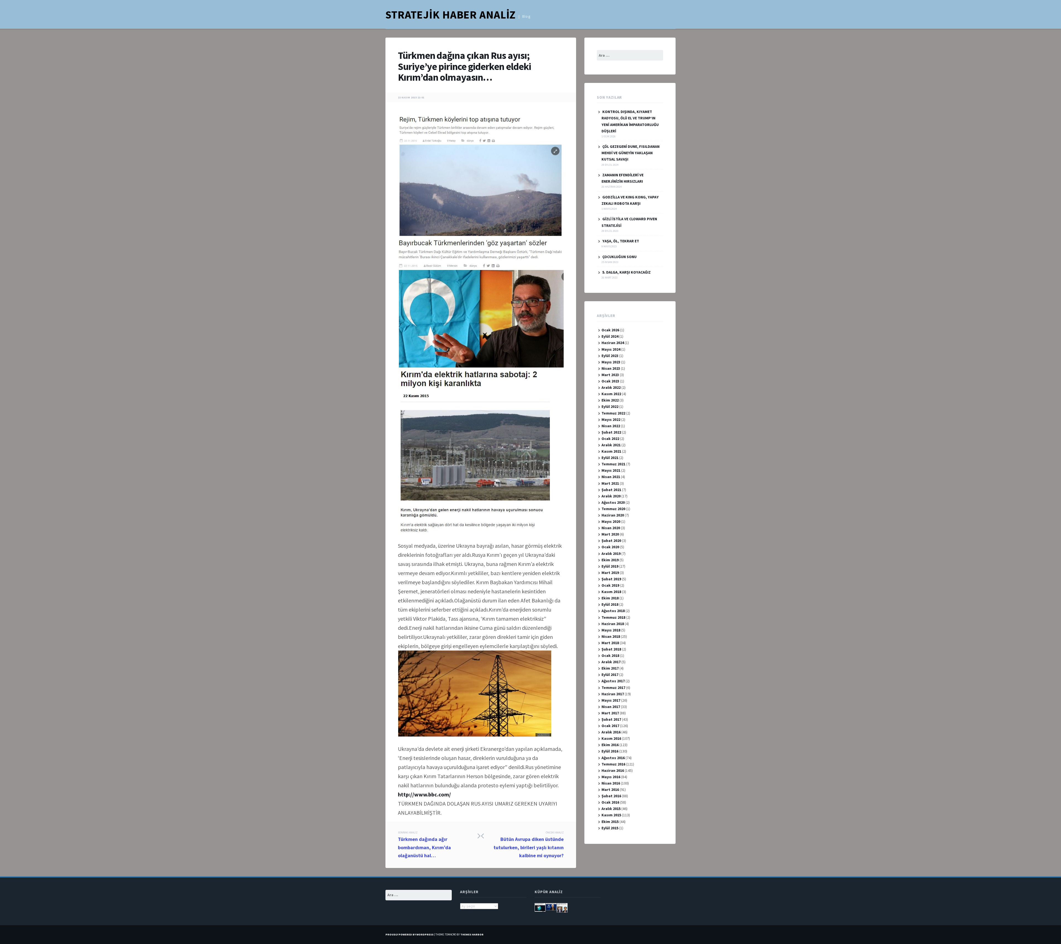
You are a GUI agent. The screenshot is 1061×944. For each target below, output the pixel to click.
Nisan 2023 (611, 368)
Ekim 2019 (610, 559)
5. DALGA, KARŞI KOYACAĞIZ (626, 272)
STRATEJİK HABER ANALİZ (450, 15)
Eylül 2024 (610, 336)
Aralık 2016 (611, 732)
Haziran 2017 (613, 693)
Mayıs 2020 (611, 521)
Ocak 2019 (610, 585)
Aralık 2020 (611, 496)
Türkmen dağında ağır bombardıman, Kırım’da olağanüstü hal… (424, 845)
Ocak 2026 (610, 329)
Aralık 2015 (611, 808)
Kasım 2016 (611, 738)
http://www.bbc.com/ (424, 794)
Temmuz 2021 (613, 463)
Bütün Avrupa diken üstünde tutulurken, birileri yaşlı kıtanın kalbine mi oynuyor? (528, 845)
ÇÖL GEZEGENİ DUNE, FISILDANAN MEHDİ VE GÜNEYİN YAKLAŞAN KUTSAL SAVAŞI (631, 153)
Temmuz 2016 (613, 764)
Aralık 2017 (611, 661)
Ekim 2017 (610, 668)
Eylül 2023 (610, 355)
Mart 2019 (610, 572)
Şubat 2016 (611, 795)
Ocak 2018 (610, 655)
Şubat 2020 (611, 540)
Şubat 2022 (611, 432)
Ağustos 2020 (613, 502)
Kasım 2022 (611, 393)
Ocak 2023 (610, 381)
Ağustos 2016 (613, 757)
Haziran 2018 (613, 623)
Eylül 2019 (610, 566)
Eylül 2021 (610, 457)
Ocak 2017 (610, 725)
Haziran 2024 (613, 342)
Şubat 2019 (611, 578)
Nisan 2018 (611, 636)
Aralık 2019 (611, 553)
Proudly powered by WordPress (409, 934)
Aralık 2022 (611, 387)
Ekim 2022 (610, 400)
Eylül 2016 (610, 751)
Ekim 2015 (610, 821)
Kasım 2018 (611, 591)
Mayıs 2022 (611, 419)
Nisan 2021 (611, 476)
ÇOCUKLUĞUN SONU (619, 256)
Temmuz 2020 (613, 508)
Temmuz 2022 (613, 413)
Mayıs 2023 (611, 362)
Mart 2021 (610, 483)
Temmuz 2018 (613, 617)
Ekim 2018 (610, 598)
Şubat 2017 (611, 719)
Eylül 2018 (610, 604)
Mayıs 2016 (611, 776)
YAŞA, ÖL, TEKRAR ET (620, 240)
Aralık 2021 (611, 444)
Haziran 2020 (613, 515)
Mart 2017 (610, 712)
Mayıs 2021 (611, 470)
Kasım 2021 (611, 451)
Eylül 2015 (610, 827)
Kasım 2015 (611, 814)
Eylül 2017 (610, 674)
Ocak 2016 (610, 802)
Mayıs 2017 (611, 700)
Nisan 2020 (611, 527)
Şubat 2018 (611, 649)
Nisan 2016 (611, 783)
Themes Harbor (472, 934)
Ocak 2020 (610, 546)
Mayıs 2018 (611, 630)
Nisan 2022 (611, 425)
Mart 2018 (610, 642)
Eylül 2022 (610, 406)
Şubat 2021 (611, 489)
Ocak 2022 (610, 438)
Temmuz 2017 (613, 687)
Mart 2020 (610, 534)
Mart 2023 (610, 374)
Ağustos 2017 (613, 680)
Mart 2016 (610, 789)
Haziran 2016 (613, 770)
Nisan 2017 (611, 706)
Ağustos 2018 (613, 610)
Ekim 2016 (610, 744)
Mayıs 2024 (611, 349)
